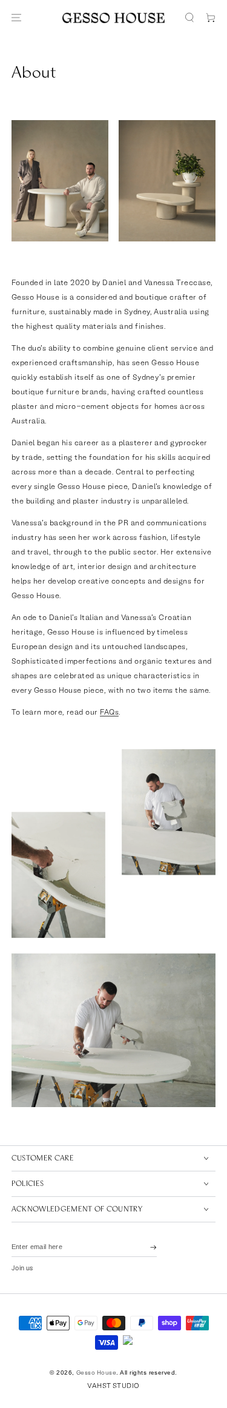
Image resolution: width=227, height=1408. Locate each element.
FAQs (109, 713)
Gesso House (96, 1373)
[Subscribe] (153, 1247)
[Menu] (16, 18)
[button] (189, 18)
